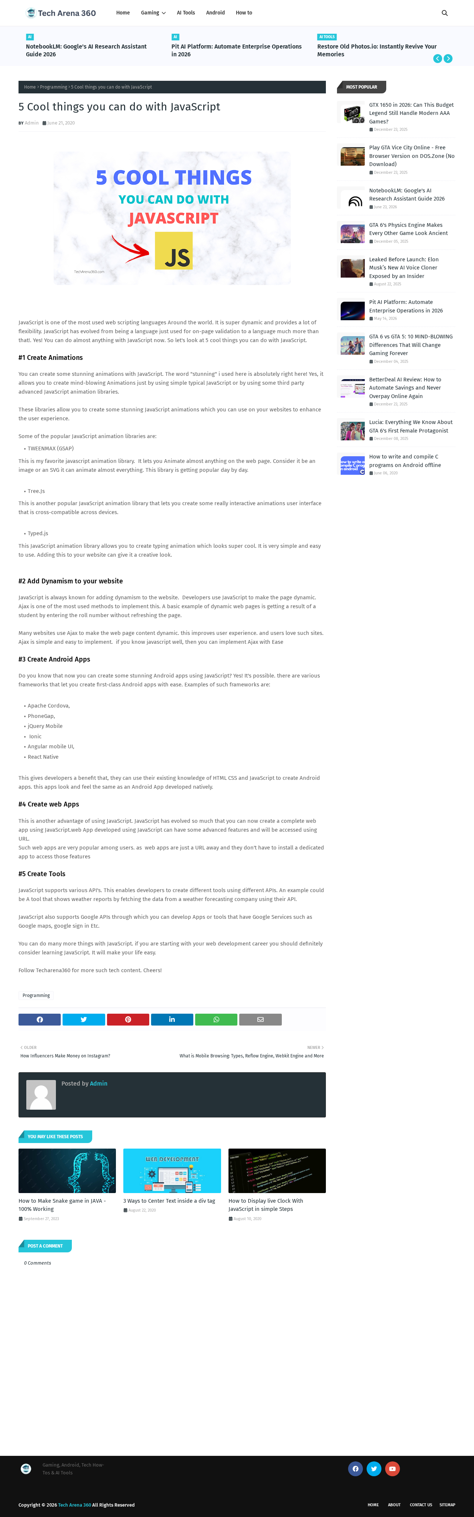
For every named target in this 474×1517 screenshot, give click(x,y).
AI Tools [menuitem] (186, 13)
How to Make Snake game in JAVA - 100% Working (62, 1205)
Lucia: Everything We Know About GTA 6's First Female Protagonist (411, 426)
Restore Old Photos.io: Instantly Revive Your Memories (377, 50)
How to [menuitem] (244, 13)
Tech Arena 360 (74, 1505)
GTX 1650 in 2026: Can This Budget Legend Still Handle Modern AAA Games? (411, 113)
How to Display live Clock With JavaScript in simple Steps (265, 1205)
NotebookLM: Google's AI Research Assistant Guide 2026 (86, 50)
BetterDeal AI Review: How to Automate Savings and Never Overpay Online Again (405, 388)
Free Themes (192, 1505)
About (394, 1505)
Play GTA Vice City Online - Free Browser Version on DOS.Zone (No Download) (412, 156)
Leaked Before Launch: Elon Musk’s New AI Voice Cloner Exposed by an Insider (404, 267)
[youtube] (392, 1468)
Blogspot (253, 1505)
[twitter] (374, 1468)
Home (30, 87)
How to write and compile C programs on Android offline (405, 460)
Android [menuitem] (215, 13)
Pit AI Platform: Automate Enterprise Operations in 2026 (236, 50)
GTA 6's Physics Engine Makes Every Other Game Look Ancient (408, 229)
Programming (53, 87)
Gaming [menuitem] (150, 13)
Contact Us (421, 1505)
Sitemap (447, 1505)
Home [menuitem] (123, 13)
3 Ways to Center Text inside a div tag (169, 1201)
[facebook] (355, 1468)
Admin (32, 123)
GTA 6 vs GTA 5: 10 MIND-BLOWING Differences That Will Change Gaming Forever (411, 345)
